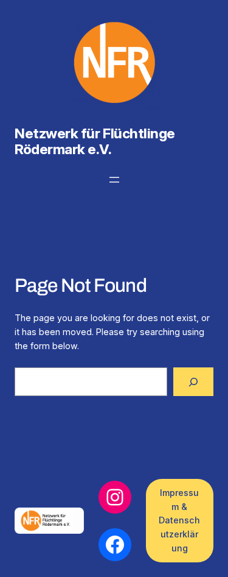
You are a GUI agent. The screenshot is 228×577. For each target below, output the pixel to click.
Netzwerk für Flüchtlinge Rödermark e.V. (95, 141)
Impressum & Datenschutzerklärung (179, 520)
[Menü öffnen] (114, 179)
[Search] (193, 381)
